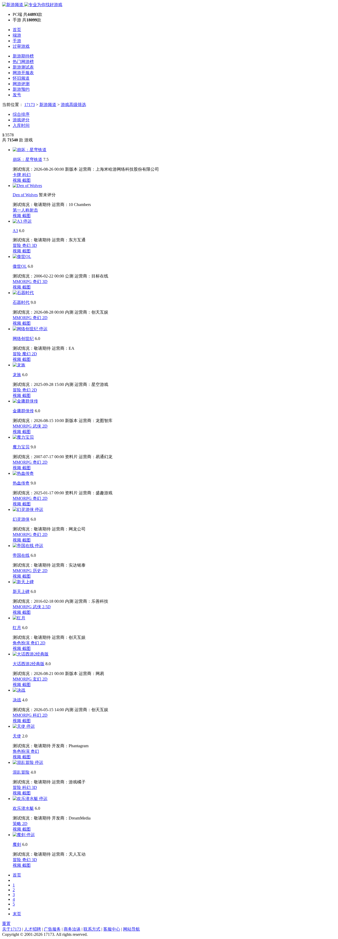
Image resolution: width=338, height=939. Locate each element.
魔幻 (27, 354)
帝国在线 (21, 555)
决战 (17, 700)
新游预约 (21, 89)
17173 (29, 104)
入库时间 (21, 125)
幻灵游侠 (21, 519)
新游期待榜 (23, 56)
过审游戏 (21, 46)
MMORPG (23, 281)
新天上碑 (21, 591)
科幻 (26, 175)
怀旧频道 (21, 78)
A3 (15, 230)
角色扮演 (22, 643)
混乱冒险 (21, 772)
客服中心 (111, 929)
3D (34, 245)
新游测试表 (23, 67)
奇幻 (27, 245)
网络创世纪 (23, 338)
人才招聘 (32, 929)
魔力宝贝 (21, 447)
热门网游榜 (23, 61)
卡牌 (17, 175)
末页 (17, 914)
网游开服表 (23, 72)
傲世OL (20, 266)
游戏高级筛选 (73, 104)
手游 (17, 41)
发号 (17, 95)
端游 (17, 35)
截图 (26, 180)
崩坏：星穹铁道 (27, 159)
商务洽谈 (72, 929)
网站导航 (131, 929)
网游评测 (21, 84)
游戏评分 (21, 120)
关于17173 (11, 929)
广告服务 (52, 929)
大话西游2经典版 (28, 664)
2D (45, 317)
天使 (17, 736)
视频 (17, 180)
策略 (17, 823)
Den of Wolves (25, 195)
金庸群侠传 (23, 411)
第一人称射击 (25, 210)
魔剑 (17, 844)
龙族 (17, 374)
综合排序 (21, 114)
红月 (17, 627)
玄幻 (37, 679)
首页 (17, 29)
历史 (37, 570)
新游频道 (47, 104)
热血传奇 (21, 483)
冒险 (17, 245)
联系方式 (91, 929)
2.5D (46, 607)
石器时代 (21, 302)
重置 (6, 923)
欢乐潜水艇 (23, 808)
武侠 (37, 426)
